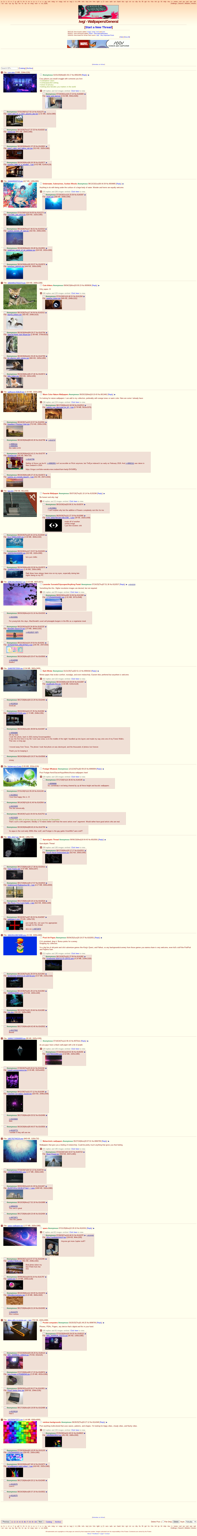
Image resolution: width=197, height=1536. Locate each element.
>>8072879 (36, 929)
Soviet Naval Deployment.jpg (57, 853)
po (184, 2)
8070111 (77, 1041)
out (180, 2)
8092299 (78, 75)
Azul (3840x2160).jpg (15, 537)
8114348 (96, 1422)
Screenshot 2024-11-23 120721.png (60, 959)
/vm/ (103, 32)
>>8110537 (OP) (32, 632)
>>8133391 (13, 617)
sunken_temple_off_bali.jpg (18, 231)
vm (49, 2)
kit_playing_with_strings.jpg (18, 358)
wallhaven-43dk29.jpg (16, 392)
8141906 (41, 1092)
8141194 (41, 1068)
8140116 (42, 1353)
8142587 (41, 917)
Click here (75, 91)
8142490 (41, 1480)
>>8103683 (13, 1119)
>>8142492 (90, 1235)
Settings (174, 3)
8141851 (41, 1388)
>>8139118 (13, 1411)
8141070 (80, 1235)
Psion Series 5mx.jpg (16, 1390)
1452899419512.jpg (53, 1435)
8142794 (42, 333)
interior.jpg (11, 132)
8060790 (97, 1141)
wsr (36, 3)
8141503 (41, 613)
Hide (121, 37)
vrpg (60, 2)
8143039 (41, 535)
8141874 (41, 1293)
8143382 (41, 711)
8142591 (41, 422)
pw (191, 2)
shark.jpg (49, 197)
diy (136, 2)
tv (22, 3)
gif (18, 2)
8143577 (41, 163)
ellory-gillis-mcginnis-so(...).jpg (19, 1320)
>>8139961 (52, 508)
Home (193, 3)
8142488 (41, 1408)
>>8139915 (13, 795)
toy (16, 3)
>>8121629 (13, 806)
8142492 (41, 1308)
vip (87, 2)
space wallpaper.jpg (15, 1226)
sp (10, 3)
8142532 (41, 867)
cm (90, 2)
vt (28, 3)
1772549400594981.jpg (55, 597)
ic (76, 2)
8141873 (41, 1464)
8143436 (41, 551)
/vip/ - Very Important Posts (105, 35)
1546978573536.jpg (15, 668)
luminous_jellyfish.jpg (16, 266)
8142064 (40, 802)
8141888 (41, 1202)
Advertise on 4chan (98, 64)
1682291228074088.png (17, 935)
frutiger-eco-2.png (14, 766)
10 (35, 1522)
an (115, 2)
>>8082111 (13, 444)
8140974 (41, 1372)
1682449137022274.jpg (16, 283)
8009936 (88, 285)
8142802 (41, 146)
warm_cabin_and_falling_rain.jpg (20, 148)
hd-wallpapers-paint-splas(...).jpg (20, 1466)
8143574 (41, 374)
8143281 (41, 643)
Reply (84, 75)
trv (20, 3)
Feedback (95, 1533)
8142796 (42, 440)
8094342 (87, 671)
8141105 (42, 1450)
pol (187, 2)
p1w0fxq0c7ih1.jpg (53, 684)
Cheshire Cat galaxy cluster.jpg (20, 1094)
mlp (164, 2)
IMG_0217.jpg (13, 837)
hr (24, 2)
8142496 (41, 1115)
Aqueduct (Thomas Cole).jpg (18, 424)
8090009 (92, 769)
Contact (107, 1533)
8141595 (41, 1259)
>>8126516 (13, 704)
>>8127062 (13, 1030)
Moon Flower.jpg (52, 1154)
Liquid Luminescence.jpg (17, 1070)
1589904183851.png (15, 993)
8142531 (80, 851)
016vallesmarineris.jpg (16, 1295)
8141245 (40, 791)
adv (111, 2)
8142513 (80, 405)
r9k (79, 2)
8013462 (104, 394)
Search (180, 3)
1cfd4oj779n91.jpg (15, 1261)
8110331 (83, 1228)
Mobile (187, 3)
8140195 (79, 780)
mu (169, 2)
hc (149, 2)
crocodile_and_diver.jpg (17, 215)
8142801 (41, 248)
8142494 (41, 1214)
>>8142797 (51, 440)
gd (145, 2)
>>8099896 (52, 784)
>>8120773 (13, 1130)
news (176, 2)
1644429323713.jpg (15, 181)
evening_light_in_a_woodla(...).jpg (21, 165)
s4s (83, 2)
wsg (32, 3)
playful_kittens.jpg (15, 315)
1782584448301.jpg (15, 1452)
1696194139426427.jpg (16, 582)
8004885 (112, 184)
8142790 (42, 827)
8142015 (41, 313)
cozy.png (11, 72)
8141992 (80, 957)
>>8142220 (131, 584)
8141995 (41, 1010)
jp (158, 2)
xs (42, 3)
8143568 (41, 756)
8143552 (41, 1492)
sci (3, 3)
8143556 (41, 1127)
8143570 (41, 567)
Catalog (22, 68)
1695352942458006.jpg (16, 553)
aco (107, 2)
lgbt (98, 2)
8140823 (80, 1433)
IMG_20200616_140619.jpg (18, 1355)
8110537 (116, 584)
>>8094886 (13, 733)
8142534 (41, 901)
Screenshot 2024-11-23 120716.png (21, 976)
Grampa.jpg (12, 456)
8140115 (80, 1334)
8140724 (79, 1152)
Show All (126, 37)
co (133, 2)
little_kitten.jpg (13, 376)
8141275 (40, 112)
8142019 (41, 229)
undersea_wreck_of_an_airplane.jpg (21, 250)
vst (65, 2)
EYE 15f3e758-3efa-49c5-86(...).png (60, 518)
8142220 (41, 627)
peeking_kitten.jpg (53, 298)
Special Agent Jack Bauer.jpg (19, 335)
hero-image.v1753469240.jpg (19, 1374)
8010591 (94, 840)
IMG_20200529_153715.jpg (57, 1336)
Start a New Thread (98, 27)
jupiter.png (11, 1279)
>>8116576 (13, 1484)
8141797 (41, 1277)
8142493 (41, 700)
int (156, 2)
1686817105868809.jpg (16, 1038)
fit (142, 2)
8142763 (41, 814)
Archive (30, 68)
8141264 (79, 296)
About (89, 1533)
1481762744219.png (15, 1139)
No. (73, 75)
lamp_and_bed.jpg (53, 96)
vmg (53, 2)
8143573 (41, 475)
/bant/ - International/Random (98, 33)
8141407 (41, 1186)
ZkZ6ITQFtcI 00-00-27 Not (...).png (21, 1188)
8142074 (80, 504)
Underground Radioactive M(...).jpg (21, 885)
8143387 (41, 729)
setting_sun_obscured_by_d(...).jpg (60, 407)
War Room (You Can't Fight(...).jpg (21, 903)
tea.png (10, 491)
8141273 (40, 213)
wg (71, 2)
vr (56, 2)
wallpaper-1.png (14, 919)
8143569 (41, 656)
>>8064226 (13, 1206)
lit (161, 2)
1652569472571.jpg (15, 1420)
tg (13, 3)
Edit (45, 3)
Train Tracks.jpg (14, 869)
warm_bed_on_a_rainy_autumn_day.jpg (23, 114)
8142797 (42, 454)
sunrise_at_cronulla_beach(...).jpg (21, 477)
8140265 (80, 1052)
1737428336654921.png (17, 1172)
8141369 (80, 595)
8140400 (80, 94)
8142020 (41, 130)
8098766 (93, 1323)
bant (118, 2)
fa (139, 2)
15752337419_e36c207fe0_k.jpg (20, 645)
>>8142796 (30, 459)
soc (6, 3)
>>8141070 (13, 1312)
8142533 (41, 883)
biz (123, 2)
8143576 (41, 264)
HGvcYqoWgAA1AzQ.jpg (56, 1237)
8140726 (40, 1170)
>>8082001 (13, 446)
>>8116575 (13, 1496)
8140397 (80, 195)
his (152, 2)
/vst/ (97, 32)
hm (94, 2)
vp (25, 3)
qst (195, 2)
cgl (127, 2)
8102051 (90, 938)
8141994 (41, 991)
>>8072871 (13, 1218)
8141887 (80, 682)
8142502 (41, 1026)
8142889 (80, 516)
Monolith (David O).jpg (16, 629)
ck (130, 2)
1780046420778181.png (17, 713)
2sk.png (11, 1012)
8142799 (41, 356)
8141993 (41, 974)
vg (46, 2)
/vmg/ (93, 32)
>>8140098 (13, 660)
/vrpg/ (89, 32)
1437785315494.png (54, 1054)
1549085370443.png (15, 569)
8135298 (93, 493)
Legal (101, 1533)
